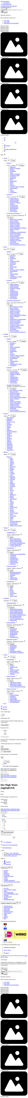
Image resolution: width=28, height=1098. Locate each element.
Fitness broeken (14, 671)
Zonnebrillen (13, 242)
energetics (12, 479)
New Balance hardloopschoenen (18, 614)
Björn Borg (13, 466)
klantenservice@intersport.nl (14, 854)
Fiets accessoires (14, 221)
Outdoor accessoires (15, 226)
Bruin (5, 816)
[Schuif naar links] (2, 772)
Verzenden (6, 873)
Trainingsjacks (13, 561)
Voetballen (12, 575)
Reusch (12, 510)
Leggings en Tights (14, 175)
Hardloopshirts (13, 628)
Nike (11, 500)
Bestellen (6, 870)
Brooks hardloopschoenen (16, 612)
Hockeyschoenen (14, 201)
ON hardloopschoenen (15, 617)
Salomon (12, 511)
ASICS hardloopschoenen (16, 610)
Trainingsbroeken (14, 559)
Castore (12, 472)
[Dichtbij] (2, 747)
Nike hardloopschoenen (16, 616)
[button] (5, 151)
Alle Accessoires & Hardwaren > (18, 332)
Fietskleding (13, 171)
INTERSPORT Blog (9, 899)
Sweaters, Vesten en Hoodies (17, 186)
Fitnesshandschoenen (15, 700)
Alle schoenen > (14, 211)
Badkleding (13, 167)
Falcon (11, 480)
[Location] (5, 140)
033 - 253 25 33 (13, 856)
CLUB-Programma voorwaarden (12, 881)
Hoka (11, 489)
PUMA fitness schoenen (16, 685)
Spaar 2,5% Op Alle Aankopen (9, 845)
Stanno (11, 518)
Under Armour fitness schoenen (18, 686)
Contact (6, 877)
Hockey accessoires (15, 225)
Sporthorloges (13, 645)
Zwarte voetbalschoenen (16, 544)
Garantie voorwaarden (9, 880)
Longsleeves (13, 177)
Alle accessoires (14, 579)
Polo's (11, 179)
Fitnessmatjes (13, 698)
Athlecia (12, 462)
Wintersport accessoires (15, 240)
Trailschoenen (13, 620)
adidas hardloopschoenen (16, 609)
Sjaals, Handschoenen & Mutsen (18, 315)
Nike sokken (7, 908)
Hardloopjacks (13, 634)
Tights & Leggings (14, 670)
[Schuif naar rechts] (5, 772)
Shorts (11, 184)
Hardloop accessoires (15, 311)
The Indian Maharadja (15, 521)
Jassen (11, 172)
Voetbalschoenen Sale (15, 545)
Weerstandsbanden (14, 702)
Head (11, 487)
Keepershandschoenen (15, 572)
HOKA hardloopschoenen (16, 613)
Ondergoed (12, 178)
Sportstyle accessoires (15, 233)
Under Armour (13, 524)
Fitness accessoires (14, 222)
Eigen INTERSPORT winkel (11, 894)
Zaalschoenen (13, 209)
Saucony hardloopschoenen (16, 619)
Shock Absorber (14, 513)
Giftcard (6, 898)
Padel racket (7, 910)
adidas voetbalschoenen (16, 540)
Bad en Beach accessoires (16, 306)
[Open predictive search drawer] (5, 138)
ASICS (12, 461)
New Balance (13, 499)
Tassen (11, 576)
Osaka (11, 504)
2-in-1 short (6, 20)
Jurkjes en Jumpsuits (15, 174)
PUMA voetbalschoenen (16, 541)
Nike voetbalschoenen (15, 538)
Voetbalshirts (13, 555)
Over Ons (6, 888)
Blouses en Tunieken (15, 168)
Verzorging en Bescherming (17, 237)
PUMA (12, 508)
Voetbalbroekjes (14, 558)
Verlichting (12, 648)
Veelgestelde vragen (9, 876)
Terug (7, 761)
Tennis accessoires (14, 236)
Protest (11, 506)
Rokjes (11, 182)
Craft (11, 475)
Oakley (12, 503)
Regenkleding (13, 181)
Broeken (12, 169)
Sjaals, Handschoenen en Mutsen (18, 228)
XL (5, 829)
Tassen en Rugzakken (15, 235)
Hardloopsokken (14, 637)
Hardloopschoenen (14, 200)
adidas (11, 459)
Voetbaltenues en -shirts (16, 276)
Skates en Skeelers (14, 229)
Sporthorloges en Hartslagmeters (18, 232)
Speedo (12, 517)
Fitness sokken (13, 699)
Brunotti (12, 469)
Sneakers (12, 204)
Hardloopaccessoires (15, 223)
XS (4, 822)
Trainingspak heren (8, 907)
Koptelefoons (13, 647)
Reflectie (12, 649)
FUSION (12, 485)
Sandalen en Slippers (15, 202)
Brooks (12, 468)
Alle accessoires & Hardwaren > (18, 244)
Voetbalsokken (13, 578)
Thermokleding (14, 188)
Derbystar (12, 476)
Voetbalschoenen (14, 207)
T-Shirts (12, 191)
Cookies (6, 879)
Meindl (11, 496)
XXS (5, 821)
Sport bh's (12, 185)
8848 (11, 458)
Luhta (11, 493)
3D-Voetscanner (8, 896)
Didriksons (12, 478)
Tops (11, 189)
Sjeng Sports (13, 515)
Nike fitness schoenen (15, 682)
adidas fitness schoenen (15, 684)
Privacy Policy (7, 950)
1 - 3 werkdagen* (7, 842)
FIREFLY (12, 483)
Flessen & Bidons (14, 695)
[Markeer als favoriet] (14, 837)
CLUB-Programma (8, 892)
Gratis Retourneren (7, 847)
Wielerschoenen (14, 295)
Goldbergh (12, 486)
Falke (11, 482)
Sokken (12, 230)
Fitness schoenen (14, 198)
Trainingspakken (14, 274)
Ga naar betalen (4, 736)
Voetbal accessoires (14, 239)
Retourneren (7, 874)
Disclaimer (6, 953)
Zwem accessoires (14, 243)
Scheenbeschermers (15, 573)
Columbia (12, 473)
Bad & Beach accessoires (16, 219)
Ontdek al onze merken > (16, 525)
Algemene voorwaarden (10, 947)
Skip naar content (5, 1)
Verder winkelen (4, 725)
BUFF (11, 471)
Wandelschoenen (14, 208)
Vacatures (6, 895)
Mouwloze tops (14, 667)
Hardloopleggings (14, 631)
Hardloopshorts (14, 633)
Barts (11, 465)
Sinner (11, 514)
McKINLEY (13, 494)
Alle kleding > (13, 365)
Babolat (12, 463)
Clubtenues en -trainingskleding (18, 554)
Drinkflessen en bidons (15, 651)
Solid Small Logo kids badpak (11, 23)
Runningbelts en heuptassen (17, 652)
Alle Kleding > (13, 192)
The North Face (14, 522)
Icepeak (12, 490)
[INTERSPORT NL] (6, 7)
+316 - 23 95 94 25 (14, 853)
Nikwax (12, 501)
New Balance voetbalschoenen (17, 543)
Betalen (5, 872)
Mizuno (12, 497)
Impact (5, 891)
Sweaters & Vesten (14, 672)
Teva (11, 520)
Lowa (11, 492)
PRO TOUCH (13, 507)
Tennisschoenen (14, 205)
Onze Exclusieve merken (10, 889)
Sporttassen (13, 696)
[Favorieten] (15, 142)
